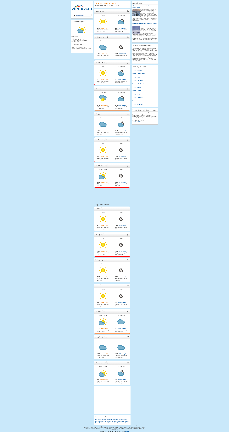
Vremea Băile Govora (137, 80)
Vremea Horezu (136, 101)
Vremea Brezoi (136, 94)
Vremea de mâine (136, 121)
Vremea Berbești (136, 90)
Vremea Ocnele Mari (137, 104)
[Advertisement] (112, 195)
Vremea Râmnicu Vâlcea (138, 73)
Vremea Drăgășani (137, 70)
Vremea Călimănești (137, 97)
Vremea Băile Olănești (138, 84)
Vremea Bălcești (136, 87)
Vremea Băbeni (136, 77)
